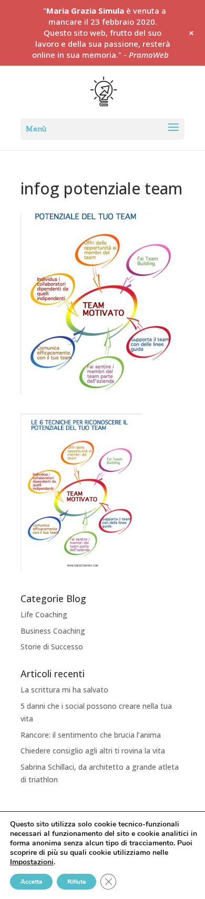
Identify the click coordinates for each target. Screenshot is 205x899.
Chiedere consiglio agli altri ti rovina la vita (92, 751)
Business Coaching (52, 631)
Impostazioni (32, 862)
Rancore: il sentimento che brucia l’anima (90, 735)
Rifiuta (76, 881)
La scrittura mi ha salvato (64, 690)
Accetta (31, 881)
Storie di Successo (51, 647)
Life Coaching (43, 614)
